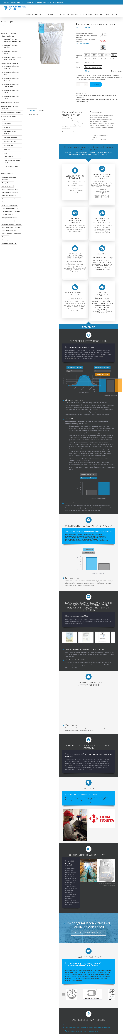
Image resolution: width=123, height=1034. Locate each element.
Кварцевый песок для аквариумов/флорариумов (12, 40)
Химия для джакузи (8, 221)
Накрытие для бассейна (10, 63)
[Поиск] (117, 14)
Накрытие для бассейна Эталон (11, 97)
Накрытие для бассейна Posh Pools (11, 67)
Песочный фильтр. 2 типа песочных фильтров (80, 1020)
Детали (41, 110)
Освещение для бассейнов (11, 102)
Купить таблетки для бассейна (11, 199)
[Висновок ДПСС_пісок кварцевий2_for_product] (86, 617)
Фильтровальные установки (11, 112)
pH (4, 119)
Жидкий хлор (9, 156)
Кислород (7, 127)
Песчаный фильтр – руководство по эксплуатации (81, 1011)
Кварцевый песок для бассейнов (10, 46)
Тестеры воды (8, 145)
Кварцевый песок (89, 95)
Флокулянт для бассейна (9, 217)
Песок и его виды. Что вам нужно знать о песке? (80, 1030)
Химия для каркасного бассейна (11, 224)
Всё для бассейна (7, 186)
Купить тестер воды (8, 202)
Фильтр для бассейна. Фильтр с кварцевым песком (81, 1027)
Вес (77, 63)
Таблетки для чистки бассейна (11, 211)
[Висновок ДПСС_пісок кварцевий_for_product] (69, 617)
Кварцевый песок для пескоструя (10, 52)
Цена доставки (33, 114)
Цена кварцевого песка (9, 240)
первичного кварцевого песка (85, 407)
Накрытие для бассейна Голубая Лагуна (11, 85)
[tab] (32, 110)
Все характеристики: (82, 43)
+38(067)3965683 (37, 2)
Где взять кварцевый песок (89, 99)
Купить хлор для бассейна (9, 205)
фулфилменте (69, 745)
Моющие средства (10, 141)
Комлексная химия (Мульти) (10, 132)
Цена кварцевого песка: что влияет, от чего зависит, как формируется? (88, 1008)
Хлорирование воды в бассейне (11, 233)
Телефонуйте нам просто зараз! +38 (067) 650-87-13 (17, 2)
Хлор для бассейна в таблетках (11, 227)
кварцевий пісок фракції (106, 99)
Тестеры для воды (7, 214)
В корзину (96, 84)
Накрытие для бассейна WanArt (11, 73)
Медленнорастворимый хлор (12, 161)
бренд (78, 67)
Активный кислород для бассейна (9, 178)
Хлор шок (5, 237)
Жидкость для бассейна (9, 195)
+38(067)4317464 (47, 2)
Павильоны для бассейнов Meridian (10, 107)
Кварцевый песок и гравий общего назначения (12, 58)
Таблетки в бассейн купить (10, 208)
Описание (32, 110)
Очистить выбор (116, 71)
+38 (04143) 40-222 (58, 2)
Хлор (5, 153)
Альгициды (7, 123)
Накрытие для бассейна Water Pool (11, 79)
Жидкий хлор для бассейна (10, 192)
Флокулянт (7, 149)
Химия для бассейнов (9, 116)
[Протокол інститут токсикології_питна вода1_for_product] (102, 617)
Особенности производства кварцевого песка (80, 1023)
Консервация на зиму (10, 137)
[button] (87, 55)
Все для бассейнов (7, 183)
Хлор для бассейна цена (9, 230)
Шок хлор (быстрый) (11, 166)
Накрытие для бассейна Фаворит (11, 91)
